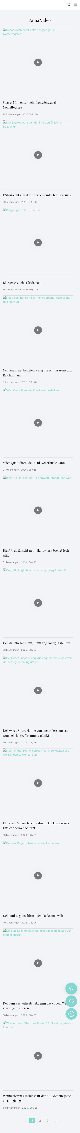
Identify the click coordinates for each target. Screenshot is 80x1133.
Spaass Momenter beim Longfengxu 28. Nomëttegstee (30, 104)
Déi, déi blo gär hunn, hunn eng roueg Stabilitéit (36, 643)
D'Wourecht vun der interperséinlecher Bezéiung (37, 195)
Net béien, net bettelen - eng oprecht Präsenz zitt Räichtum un (37, 372)
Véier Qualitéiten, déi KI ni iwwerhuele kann (34, 463)
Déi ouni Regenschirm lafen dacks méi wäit (33, 916)
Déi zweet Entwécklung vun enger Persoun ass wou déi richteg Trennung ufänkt (35, 733)
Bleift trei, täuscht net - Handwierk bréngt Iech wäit (36, 552)
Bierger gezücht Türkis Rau (22, 283)
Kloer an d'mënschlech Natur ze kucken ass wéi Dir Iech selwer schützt (36, 825)
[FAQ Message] (71, 1013)
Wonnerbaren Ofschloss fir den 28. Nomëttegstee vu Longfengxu (37, 1098)
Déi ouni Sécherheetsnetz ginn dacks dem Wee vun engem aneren (35, 1005)
